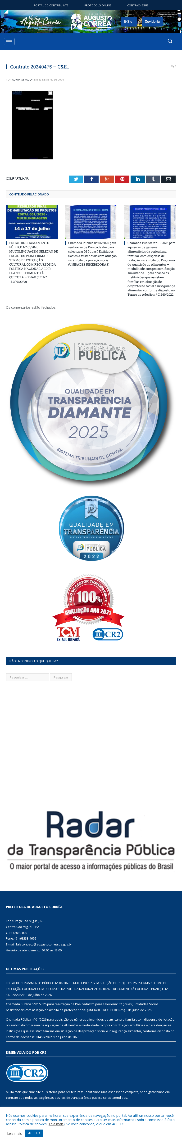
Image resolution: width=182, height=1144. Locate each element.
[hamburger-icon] (9, 41)
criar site (35, 1092)
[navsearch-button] (170, 41)
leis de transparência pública (81, 1097)
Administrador (22, 79)
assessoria (116, 1092)
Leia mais (56, 1124)
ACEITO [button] (34, 1133)
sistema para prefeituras (64, 1092)
